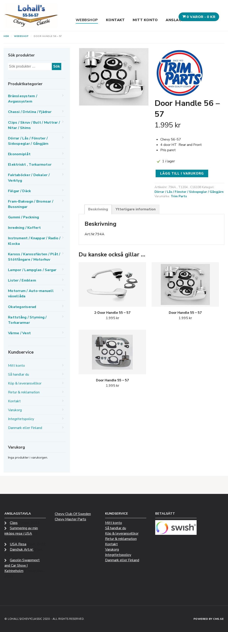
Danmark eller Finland (25, 427)
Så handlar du (18, 374)
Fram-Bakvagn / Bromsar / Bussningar (30, 204)
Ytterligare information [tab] (136, 209)
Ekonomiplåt (19, 154)
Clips (14, 522)
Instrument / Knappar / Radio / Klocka (34, 241)
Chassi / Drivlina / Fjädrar (29, 111)
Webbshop (87, 20)
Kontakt (115, 20)
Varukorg (15, 410)
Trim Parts (179, 196)
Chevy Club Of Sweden (73, 513)
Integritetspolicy (21, 419)
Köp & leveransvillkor (24, 383)
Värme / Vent (19, 333)
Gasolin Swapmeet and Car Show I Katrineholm (22, 565)
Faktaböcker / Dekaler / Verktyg (29, 178)
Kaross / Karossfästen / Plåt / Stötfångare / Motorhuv (34, 257)
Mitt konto (145, 20)
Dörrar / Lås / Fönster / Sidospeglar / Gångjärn (189, 192)
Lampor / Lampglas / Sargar (32, 270)
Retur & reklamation (24, 392)
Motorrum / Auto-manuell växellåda (31, 293)
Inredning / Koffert (24, 227)
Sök (56, 66)
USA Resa (18, 544)
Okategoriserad (22, 306)
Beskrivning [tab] (98, 209)
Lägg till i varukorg (182, 173)
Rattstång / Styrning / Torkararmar (27, 320)
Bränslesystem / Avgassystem (22, 99)
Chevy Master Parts (70, 519)
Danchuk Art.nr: (21, 549)
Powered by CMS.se (208, 619)
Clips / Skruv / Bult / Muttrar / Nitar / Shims (34, 125)
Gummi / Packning (23, 217)
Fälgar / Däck (19, 191)
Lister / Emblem (22, 280)
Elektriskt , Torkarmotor (29, 164)
